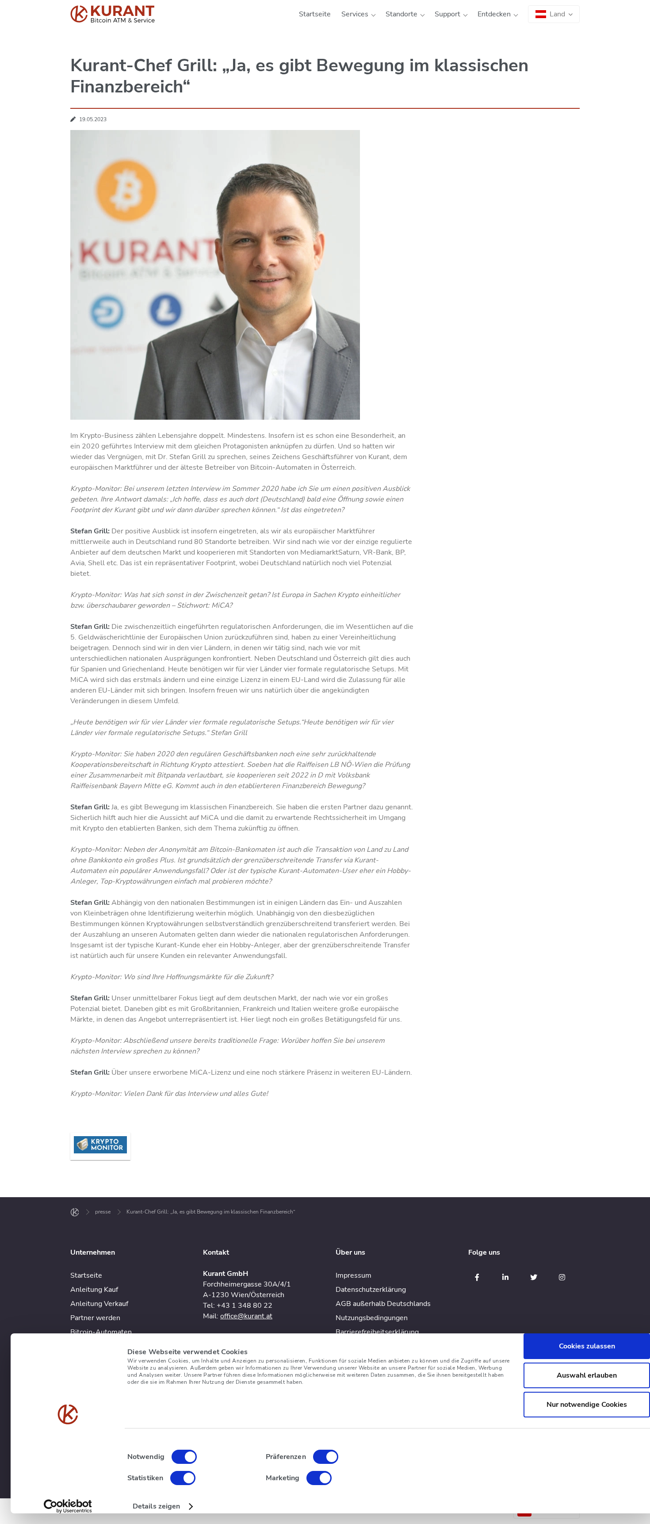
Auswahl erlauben (587, 1375)
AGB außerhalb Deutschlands (383, 1304)
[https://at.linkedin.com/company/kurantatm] (505, 1277)
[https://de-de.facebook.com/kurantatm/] (477, 1277)
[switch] (325, 1457)
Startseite (315, 14)
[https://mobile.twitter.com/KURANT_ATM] (534, 1277)
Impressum (353, 1275)
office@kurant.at (246, 1316)
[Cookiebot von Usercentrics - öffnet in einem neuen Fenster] (68, 1506)
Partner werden (95, 1318)
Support (447, 14)
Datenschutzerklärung (371, 1289)
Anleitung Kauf (94, 1289)
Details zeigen (156, 1506)
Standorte (401, 14)
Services (354, 14)
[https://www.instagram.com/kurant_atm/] (562, 1277)
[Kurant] (112, 14)
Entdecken (494, 14)
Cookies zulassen (587, 1346)
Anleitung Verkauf (99, 1304)
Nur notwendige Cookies (587, 1404)
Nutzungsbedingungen (372, 1318)
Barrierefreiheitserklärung (377, 1332)
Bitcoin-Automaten (101, 1332)
